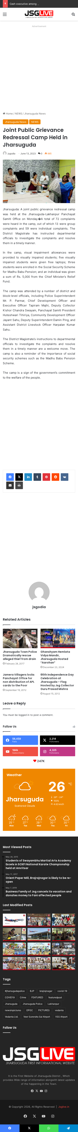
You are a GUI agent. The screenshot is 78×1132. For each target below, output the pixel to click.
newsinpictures (13, 1010)
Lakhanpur (53, 1003)
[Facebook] (10, 477)
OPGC (29, 1010)
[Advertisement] (39, 68)
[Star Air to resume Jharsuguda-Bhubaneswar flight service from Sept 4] (14, 920)
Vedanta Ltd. (11, 1016)
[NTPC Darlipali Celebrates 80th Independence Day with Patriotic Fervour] (39, 949)
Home (9, 113)
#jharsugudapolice (15, 991)
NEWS (18, 113)
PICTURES (44, 1010)
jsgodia (11, 153)
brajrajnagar (46, 991)
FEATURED (37, 997)
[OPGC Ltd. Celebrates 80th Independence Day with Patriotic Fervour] (14, 949)
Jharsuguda (11, 1003)
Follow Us (9, 1028)
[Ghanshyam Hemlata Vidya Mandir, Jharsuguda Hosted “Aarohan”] (58, 638)
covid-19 (62, 991)
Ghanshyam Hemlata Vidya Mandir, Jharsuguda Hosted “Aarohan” (55, 657)
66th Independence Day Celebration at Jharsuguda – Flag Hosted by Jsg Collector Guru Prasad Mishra (57, 682)
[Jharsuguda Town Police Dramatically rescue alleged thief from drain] (20, 638)
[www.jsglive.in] (39, 14)
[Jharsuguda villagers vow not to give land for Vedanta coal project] (63, 934)
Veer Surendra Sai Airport (36, 1016)
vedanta (59, 1010)
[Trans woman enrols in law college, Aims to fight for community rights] (14, 934)
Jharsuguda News (35, 113)
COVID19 (10, 997)
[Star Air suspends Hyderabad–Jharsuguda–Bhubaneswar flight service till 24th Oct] (39, 934)
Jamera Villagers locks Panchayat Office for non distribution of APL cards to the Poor (18, 680)
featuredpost (55, 997)
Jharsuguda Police (32, 1003)
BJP (32, 991)
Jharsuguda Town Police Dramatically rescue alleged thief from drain (20, 655)
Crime (23, 997)
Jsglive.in (63, 1106)
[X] (19, 477)
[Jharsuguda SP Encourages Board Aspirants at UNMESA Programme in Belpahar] (14, 963)
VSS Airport (61, 1016)
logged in (24, 714)
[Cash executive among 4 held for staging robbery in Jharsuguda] (63, 920)
